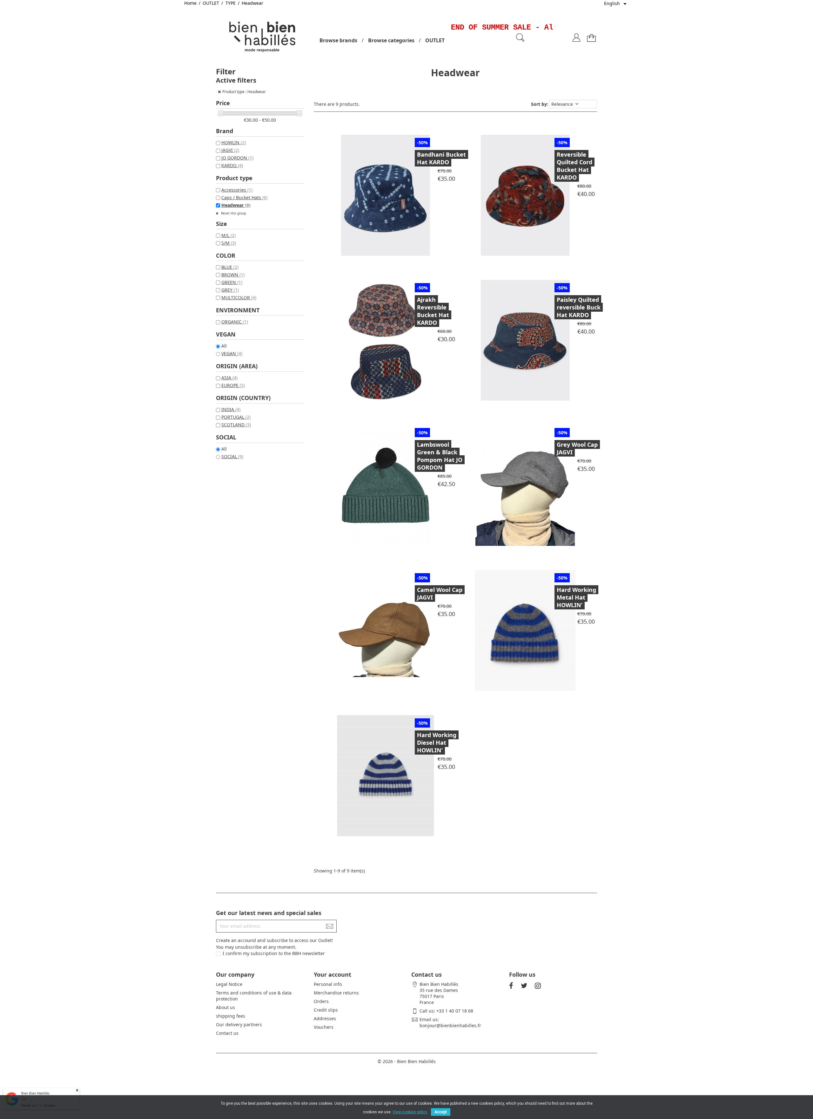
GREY (230, 290)
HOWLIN (233, 142)
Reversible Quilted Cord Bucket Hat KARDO (574, 166)
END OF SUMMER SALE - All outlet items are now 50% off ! (549, 27)
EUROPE (233, 385)
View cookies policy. (410, 1112)
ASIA (229, 378)
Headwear (236, 205)
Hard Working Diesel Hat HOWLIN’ (436, 742)
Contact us (227, 1033)
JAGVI (230, 150)
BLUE (230, 267)
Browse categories (391, 40)
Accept (440, 1112)
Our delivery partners (239, 1024)
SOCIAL (232, 456)
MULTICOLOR (238, 298)
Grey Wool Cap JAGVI (577, 448)
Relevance (565, 104)
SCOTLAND (236, 425)
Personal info (328, 984)
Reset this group (233, 213)
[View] (400, 192)
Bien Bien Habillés (35, 1093)
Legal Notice (229, 984)
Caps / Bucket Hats (244, 197)
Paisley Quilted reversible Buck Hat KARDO (579, 307)
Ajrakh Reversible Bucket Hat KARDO (433, 311)
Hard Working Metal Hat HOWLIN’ (576, 597)
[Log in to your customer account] (576, 35)
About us (225, 1007)
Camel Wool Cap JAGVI (439, 593)
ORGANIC (234, 322)
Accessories (236, 190)
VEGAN (231, 353)
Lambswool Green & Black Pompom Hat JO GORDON (439, 456)
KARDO (232, 165)
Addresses (325, 1018)
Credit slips (326, 1010)
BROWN (233, 275)
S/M (228, 243)
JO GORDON (237, 158)
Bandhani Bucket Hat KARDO (441, 158)
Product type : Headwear (244, 91)
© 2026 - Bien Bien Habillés (407, 1061)
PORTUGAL (236, 417)
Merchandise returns (336, 993)
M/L (228, 235)
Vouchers (323, 1027)
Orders (321, 1001)
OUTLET (435, 40)
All (224, 346)
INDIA (230, 409)
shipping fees (230, 1016)
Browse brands (338, 40)
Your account (332, 974)
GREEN (231, 282)
